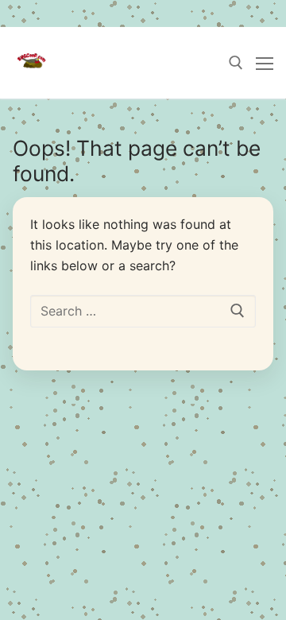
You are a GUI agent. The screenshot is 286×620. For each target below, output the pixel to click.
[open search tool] (236, 63)
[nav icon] (264, 62)
